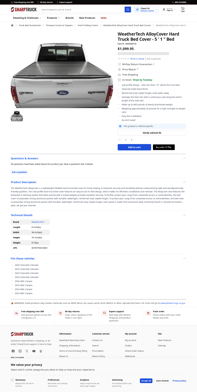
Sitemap (162, 345)
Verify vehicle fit (152, 132)
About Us (63, 356)
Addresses (130, 356)
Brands (69, 17)
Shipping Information (69, 345)
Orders (128, 345)
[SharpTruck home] (24, 9)
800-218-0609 (17, 357)
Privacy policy (179, 380)
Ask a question (154, 58)
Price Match (98, 351)
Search (95, 345)
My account (130, 340)
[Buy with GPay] (164, 147)
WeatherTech (38, 222)
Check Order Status (134, 351)
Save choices (162, 380)
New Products (87, 17)
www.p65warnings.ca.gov (173, 303)
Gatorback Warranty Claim (72, 340)
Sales (104, 17)
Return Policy (98, 356)
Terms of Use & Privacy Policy (73, 351)
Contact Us (97, 340)
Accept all (146, 380)
